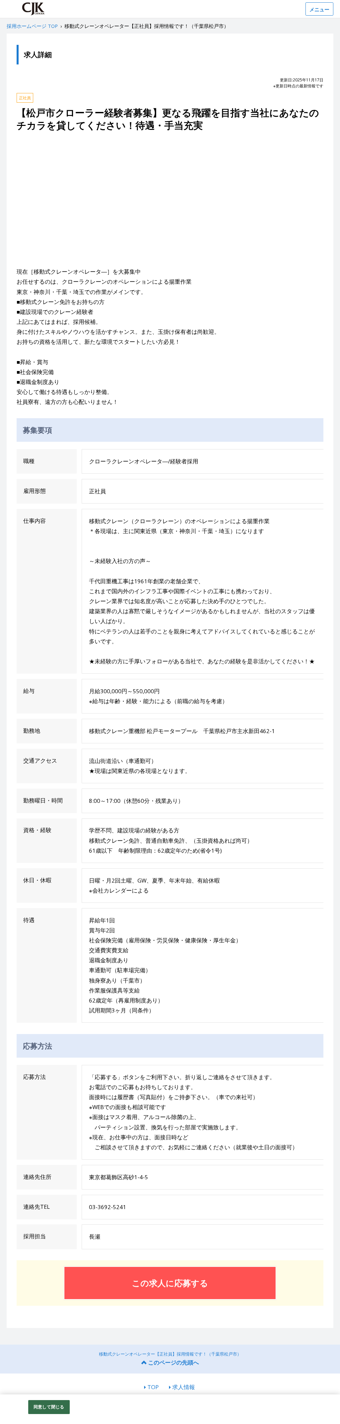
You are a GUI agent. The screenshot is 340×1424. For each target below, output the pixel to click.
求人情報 (183, 1387)
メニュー (319, 9)
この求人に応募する (170, 1282)
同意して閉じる (49, 1407)
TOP (153, 1387)
